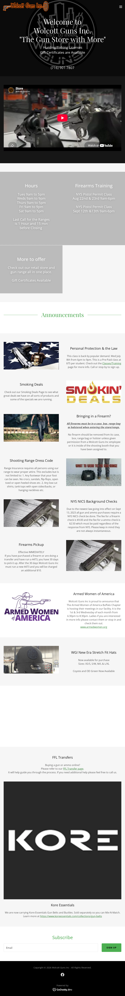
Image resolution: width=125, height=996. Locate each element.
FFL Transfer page (73, 768)
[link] (25, 6)
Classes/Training (111, 363)
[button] (121, 7)
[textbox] (51, 947)
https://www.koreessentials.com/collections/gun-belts (71, 916)
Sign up (111, 947)
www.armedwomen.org (93, 627)
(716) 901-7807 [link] (62, 67)
